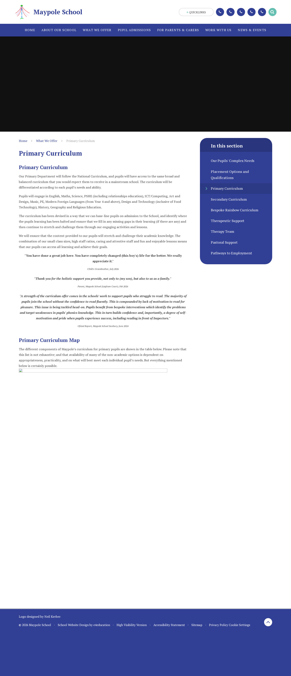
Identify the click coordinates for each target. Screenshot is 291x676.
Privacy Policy (218, 625)
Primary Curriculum (80, 141)
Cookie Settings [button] (239, 625)
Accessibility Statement (169, 625)
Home (23, 141)
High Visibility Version (132, 625)
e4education (101, 625)
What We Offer (46, 141)
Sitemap (196, 625)
